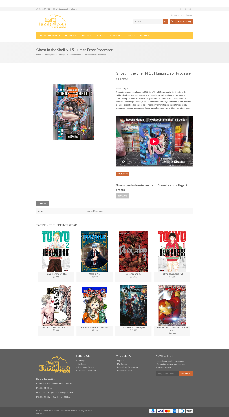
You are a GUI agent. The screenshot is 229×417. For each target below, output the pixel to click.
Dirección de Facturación (127, 367)
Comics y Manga (49, 55)
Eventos (144, 35)
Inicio (38, 55)
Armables (115, 35)
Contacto (122, 196)
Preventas (70, 35)
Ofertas (85, 35)
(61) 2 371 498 (44, 9)
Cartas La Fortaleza (49, 35)
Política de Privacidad (87, 371)
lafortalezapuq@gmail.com (66, 9)
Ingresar (189, 15)
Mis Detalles (122, 364)
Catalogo (81, 361)
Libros (130, 35)
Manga (62, 55)
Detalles (42, 204)
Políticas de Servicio (86, 367)
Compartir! (122, 174)
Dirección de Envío (124, 371)
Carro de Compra (177, 15)
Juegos (99, 35)
